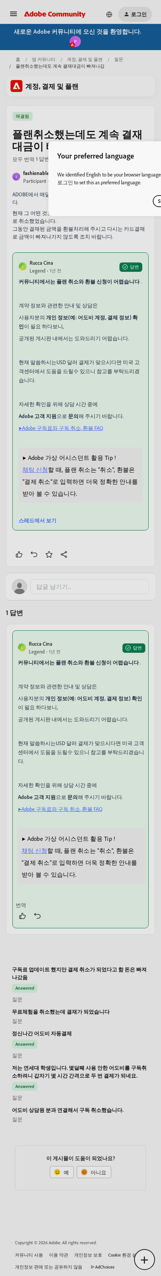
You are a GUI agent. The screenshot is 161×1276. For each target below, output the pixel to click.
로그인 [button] (65, 182)
